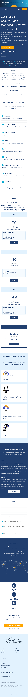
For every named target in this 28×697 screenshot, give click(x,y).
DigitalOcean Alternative (12, 686)
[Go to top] (2, 695)
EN (19, 9)
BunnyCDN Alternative (22, 683)
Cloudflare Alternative (13, 682)
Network (3, 652)
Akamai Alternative (13, 683)
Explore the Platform (9, 51)
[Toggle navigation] (2, 9)
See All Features (14, 188)
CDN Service (3, 56)
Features (3, 648)
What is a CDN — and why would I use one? (12, 521)
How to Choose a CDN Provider (9, 533)
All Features (14, 491)
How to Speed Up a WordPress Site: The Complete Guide (13, 527)
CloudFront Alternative (5, 683)
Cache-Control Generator (6, 676)
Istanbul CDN (4, 670)
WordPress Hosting (5, 665)
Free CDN (3, 663)
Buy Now (14, 242)
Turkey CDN (3, 667)
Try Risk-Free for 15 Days (13, 625)
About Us (17, 650)
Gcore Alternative (11, 685)
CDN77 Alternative (4, 686)
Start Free (7, 47)
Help (16, 648)
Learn (2, 650)
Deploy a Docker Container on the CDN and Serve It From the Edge (13, 509)
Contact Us (14, 344)
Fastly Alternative (4, 685)
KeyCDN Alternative (19, 685)
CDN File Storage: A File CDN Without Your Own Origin (14, 516)
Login (24, 9)
